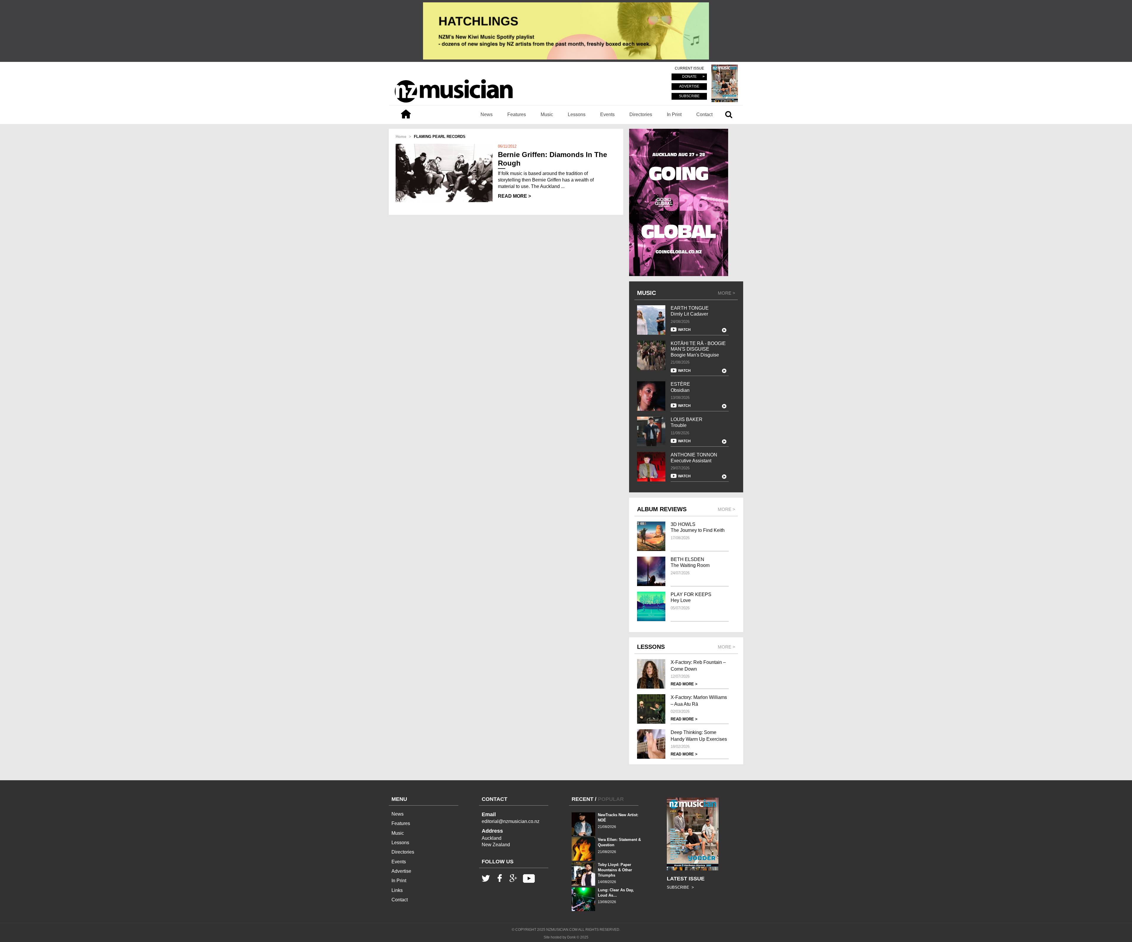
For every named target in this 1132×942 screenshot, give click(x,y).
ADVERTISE (689, 87)
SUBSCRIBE (689, 96)
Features (516, 114)
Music (547, 114)
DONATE (689, 77)
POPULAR (611, 799)
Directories (640, 114)
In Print (674, 114)
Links (397, 890)
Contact (704, 114)
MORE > (726, 293)
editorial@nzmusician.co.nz (510, 821)
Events (607, 114)
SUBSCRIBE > (680, 887)
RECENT (582, 799)
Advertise (401, 871)
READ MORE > (514, 196)
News (487, 114)
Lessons (576, 114)
